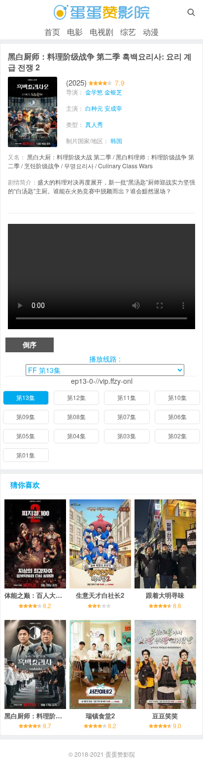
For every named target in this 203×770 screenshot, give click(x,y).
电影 (75, 31)
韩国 (116, 140)
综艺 (128, 31)
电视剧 (101, 31)
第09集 (25, 416)
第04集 (76, 435)
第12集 (76, 397)
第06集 (177, 416)
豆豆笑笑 (165, 715)
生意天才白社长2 (100, 595)
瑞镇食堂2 (100, 715)
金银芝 (113, 92)
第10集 (177, 397)
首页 (52, 31)
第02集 (177, 435)
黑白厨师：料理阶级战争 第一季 (50, 715)
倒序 (29, 344)
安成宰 (113, 108)
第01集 (25, 455)
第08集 (76, 416)
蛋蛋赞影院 (120, 754)
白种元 (94, 108)
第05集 (25, 435)
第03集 (126, 435)
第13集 (25, 397)
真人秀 (94, 124)
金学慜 (94, 92)
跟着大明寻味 (165, 595)
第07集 (126, 416)
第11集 (126, 397)
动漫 (151, 31)
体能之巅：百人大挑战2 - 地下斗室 (53, 595)
